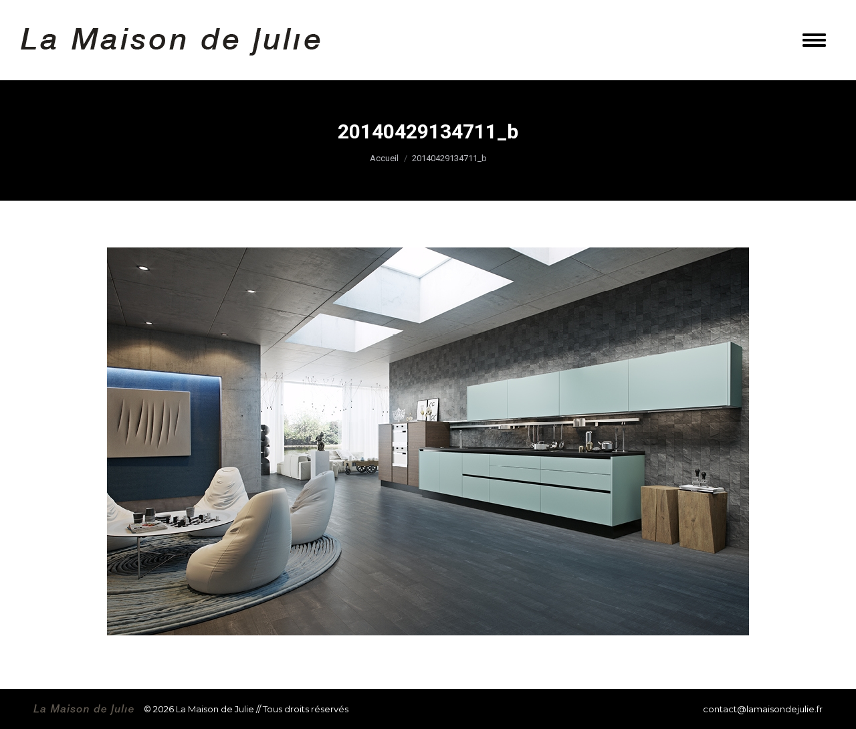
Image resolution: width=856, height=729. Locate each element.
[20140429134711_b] (428, 441)
